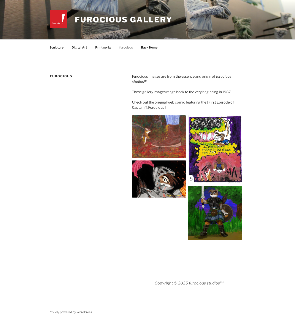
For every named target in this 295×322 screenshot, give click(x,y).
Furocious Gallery (124, 19)
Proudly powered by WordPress (70, 312)
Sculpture (56, 47)
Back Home (149, 47)
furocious (126, 47)
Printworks (103, 47)
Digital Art (79, 47)
